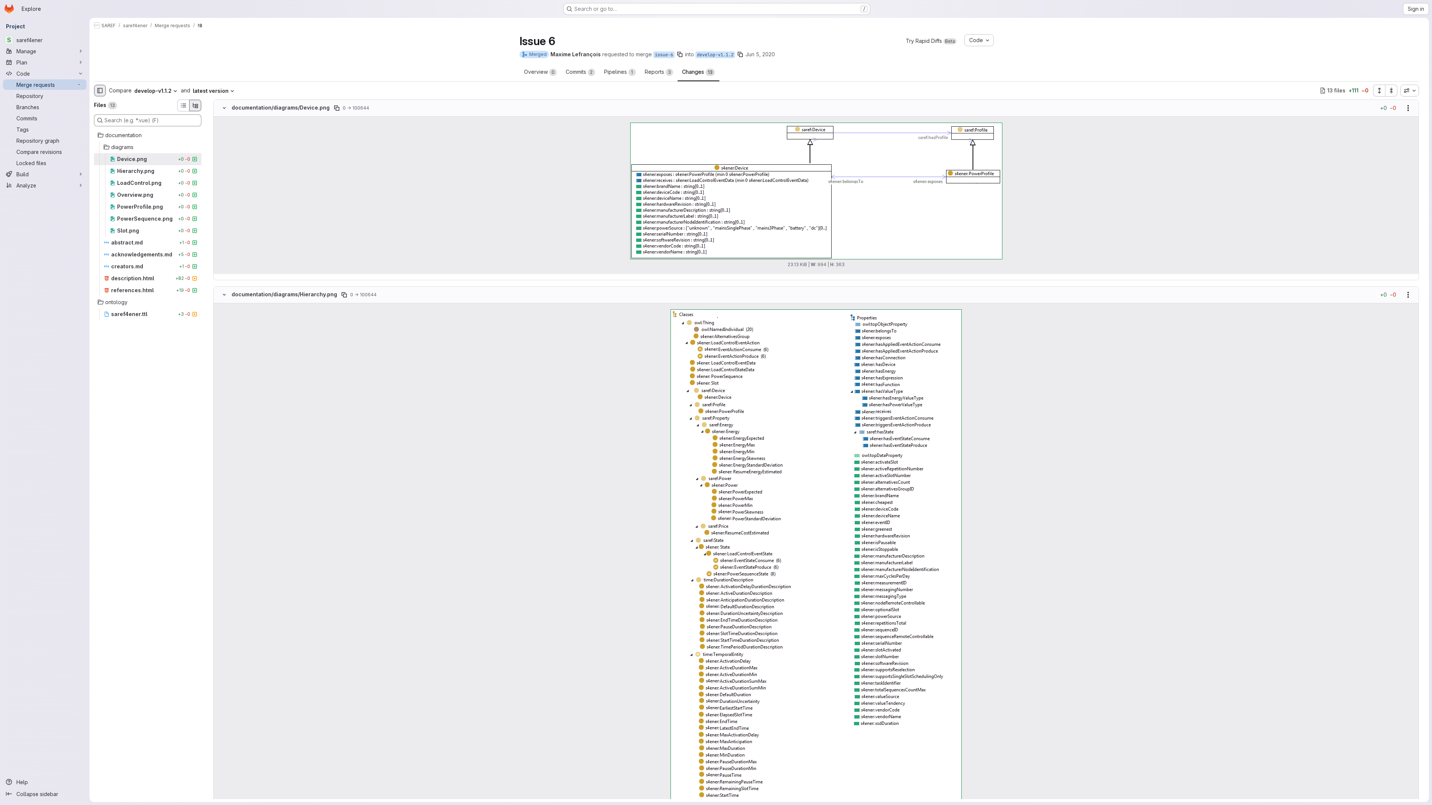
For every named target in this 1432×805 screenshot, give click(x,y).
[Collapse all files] (1391, 91)
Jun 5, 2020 (760, 54)
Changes (697, 72)
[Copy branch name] (679, 54)
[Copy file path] (336, 108)
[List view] (183, 105)
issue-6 (664, 55)
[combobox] (1409, 91)
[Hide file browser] (100, 91)
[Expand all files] (1379, 91)
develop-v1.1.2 (715, 55)
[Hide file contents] (224, 108)
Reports (658, 72)
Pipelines (618, 72)
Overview (539, 72)
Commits (579, 72)
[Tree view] (195, 105)
